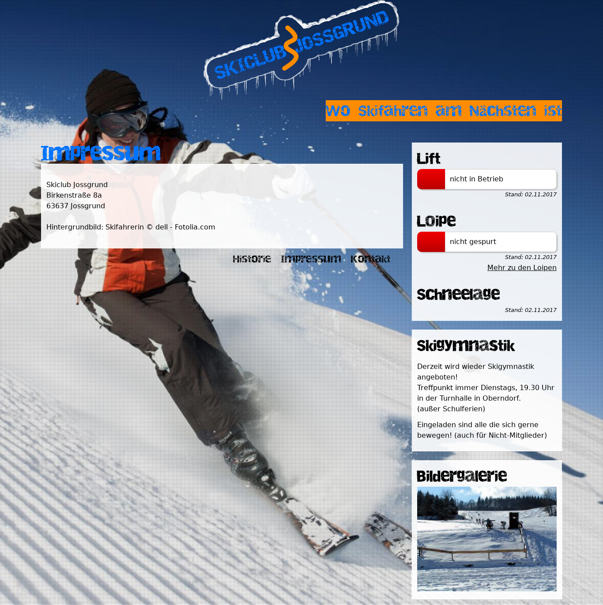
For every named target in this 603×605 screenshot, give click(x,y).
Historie (252, 259)
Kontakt (371, 259)
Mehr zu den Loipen (522, 267)
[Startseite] (301, 50)
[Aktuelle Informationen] (487, 589)
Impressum (311, 259)
